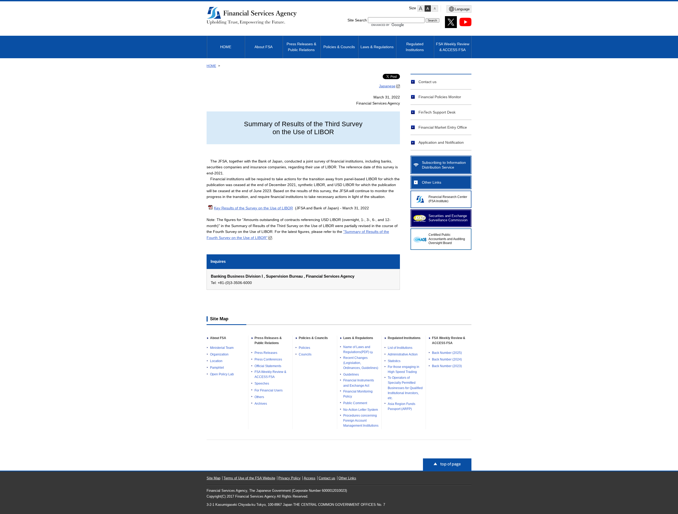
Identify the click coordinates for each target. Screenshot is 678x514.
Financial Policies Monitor (439, 97)
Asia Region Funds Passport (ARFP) (401, 406)
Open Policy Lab (222, 374)
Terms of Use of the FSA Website (249, 478)
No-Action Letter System (360, 410)
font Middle (428, 8)
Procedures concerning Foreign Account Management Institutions (360, 420)
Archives (261, 403)
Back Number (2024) (447, 359)
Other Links (431, 182)
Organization (219, 354)
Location (216, 361)
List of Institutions (400, 348)
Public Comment (355, 403)
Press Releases (266, 353)
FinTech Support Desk (437, 112)
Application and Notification (441, 142)
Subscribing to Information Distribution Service (444, 164)
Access (309, 478)
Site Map (213, 478)
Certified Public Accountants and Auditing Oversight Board (447, 239)
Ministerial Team (222, 348)
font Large (420, 8)
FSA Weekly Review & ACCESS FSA (452, 47)
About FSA (264, 47)
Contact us (427, 82)
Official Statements (268, 366)
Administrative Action (403, 354)
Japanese (387, 86)
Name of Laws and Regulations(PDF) (356, 349)
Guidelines (351, 374)
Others (259, 397)
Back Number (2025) (447, 353)
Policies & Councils (339, 47)
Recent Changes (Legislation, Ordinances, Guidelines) (360, 363)
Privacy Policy (289, 478)
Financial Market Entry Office (442, 127)
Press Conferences (268, 359)
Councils (305, 354)
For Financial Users (269, 390)
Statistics (394, 361)
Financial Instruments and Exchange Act (358, 382)
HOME (225, 47)
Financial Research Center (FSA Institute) (448, 199)
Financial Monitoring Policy (358, 394)
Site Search (357, 20)
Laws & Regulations (377, 47)
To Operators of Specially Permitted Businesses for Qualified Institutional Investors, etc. (405, 388)
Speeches (262, 383)
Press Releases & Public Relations (301, 47)
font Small (435, 8)
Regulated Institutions (415, 47)
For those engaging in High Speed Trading (403, 369)
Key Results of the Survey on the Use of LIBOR (253, 208)
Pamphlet (217, 367)
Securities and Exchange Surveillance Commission (448, 218)
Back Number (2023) (447, 366)
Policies (304, 348)
